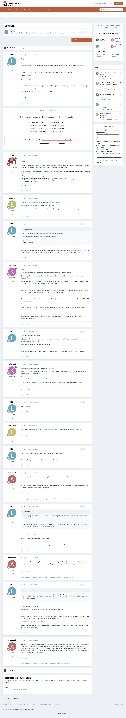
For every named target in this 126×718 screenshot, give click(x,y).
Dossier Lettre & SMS (57, 122)
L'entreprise (41, 10)
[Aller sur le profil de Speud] (97, 83)
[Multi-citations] (22, 103)
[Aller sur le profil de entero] (12, 204)
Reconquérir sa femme (57, 128)
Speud (104, 88)
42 (13, 214)
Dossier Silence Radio (37, 122)
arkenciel (12, 473)
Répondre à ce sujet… (21, 689)
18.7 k (12, 171)
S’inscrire (118, 3)
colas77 (104, 117)
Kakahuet (12, 265)
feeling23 (12, 425)
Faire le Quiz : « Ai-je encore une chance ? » (57, 140)
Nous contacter (63, 713)
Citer (26, 103)
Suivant (12, 48)
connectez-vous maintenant (63, 680)
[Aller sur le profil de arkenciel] (12, 479)
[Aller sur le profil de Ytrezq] (97, 94)
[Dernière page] (17, 48)
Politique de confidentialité (11, 709)
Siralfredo (105, 76)
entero (12, 198)
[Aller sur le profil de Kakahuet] (12, 272)
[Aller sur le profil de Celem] (97, 104)
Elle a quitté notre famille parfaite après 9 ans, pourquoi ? (108, 84)
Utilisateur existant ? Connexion (101, 3)
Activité (50, 10)
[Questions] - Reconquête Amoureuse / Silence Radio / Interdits (45, 33)
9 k (13, 281)
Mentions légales (25, 709)
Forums (18, 10)
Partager (72, 32)
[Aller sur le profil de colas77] (97, 114)
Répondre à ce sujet (81, 40)
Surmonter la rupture (57, 131)
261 (13, 441)
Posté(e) (29, 55)
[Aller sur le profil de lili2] (6, 32)
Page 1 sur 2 (25, 48)
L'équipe (31, 10)
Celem (104, 107)
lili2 (13, 31)
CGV (33, 709)
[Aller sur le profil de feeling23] (12, 432)
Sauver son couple (36, 128)
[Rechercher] (121, 9)
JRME (12, 155)
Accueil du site (8, 10)
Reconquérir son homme (38, 131)
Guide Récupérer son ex (38, 125)
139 (13, 489)
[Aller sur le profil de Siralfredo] (97, 73)
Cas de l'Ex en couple (57, 125)
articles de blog (44, 143)
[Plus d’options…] (89, 55)
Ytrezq (104, 98)
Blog (25, 10)
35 (13, 71)
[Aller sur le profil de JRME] (12, 161)
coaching (62, 143)
